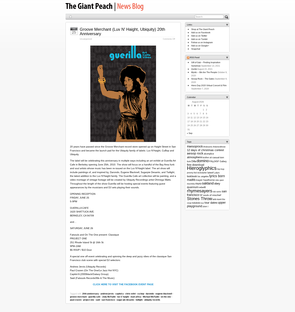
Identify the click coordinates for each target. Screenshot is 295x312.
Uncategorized (86, 39)
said (98, 300)
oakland (208, 183)
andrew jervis (107, 294)
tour (202, 203)
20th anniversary (90, 294)
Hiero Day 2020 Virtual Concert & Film (209, 85)
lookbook (192, 176)
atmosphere (194, 157)
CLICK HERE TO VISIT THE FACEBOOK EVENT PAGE (123, 284)
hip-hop (220, 169)
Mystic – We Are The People (204, 72)
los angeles (203, 176)
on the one (166, 297)
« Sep (189, 133)
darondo (150, 294)
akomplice (209, 153)
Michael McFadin (151, 297)
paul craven (75, 300)
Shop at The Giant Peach (202, 29)
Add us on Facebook (200, 32)
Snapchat (195, 49)
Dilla (193, 161)
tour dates (211, 202)
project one (88, 300)
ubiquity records (152, 300)
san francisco (108, 300)
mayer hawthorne (205, 180)
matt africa (136, 297)
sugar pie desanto (125, 300)
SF (201, 195)
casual (215, 157)
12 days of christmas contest (205, 150)
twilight (139, 300)
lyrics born (217, 176)
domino (203, 161)
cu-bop (140, 294)
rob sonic (217, 192)
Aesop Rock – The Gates (202, 79)
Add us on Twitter (199, 36)
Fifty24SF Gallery (218, 161)
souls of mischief (212, 195)
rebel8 (202, 187)
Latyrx (217, 173)
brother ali (207, 158)
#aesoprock (195, 146)
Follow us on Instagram (202, 42)
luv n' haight (123, 297)
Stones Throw (199, 198)
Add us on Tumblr (199, 39)
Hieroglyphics (202, 168)
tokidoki (196, 202)
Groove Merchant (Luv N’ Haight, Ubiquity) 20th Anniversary (122, 31)
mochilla (191, 184)
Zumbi (194, 69)
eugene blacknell (164, 294)
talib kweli (217, 199)
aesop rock (195, 153)
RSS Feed (194, 57)
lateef (210, 172)
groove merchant (78, 297)
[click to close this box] (227, 24)
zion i (205, 206)
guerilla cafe (94, 297)
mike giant (219, 180)
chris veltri (130, 294)
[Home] (70, 16)
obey (217, 183)
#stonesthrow (219, 147)
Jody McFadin (109, 297)
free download (195, 164)
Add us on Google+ (200, 46)
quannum (192, 187)
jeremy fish (192, 173)
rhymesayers (199, 190)
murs (198, 183)
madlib (191, 179)
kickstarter (202, 173)
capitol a (119, 294)
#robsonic (208, 147)
